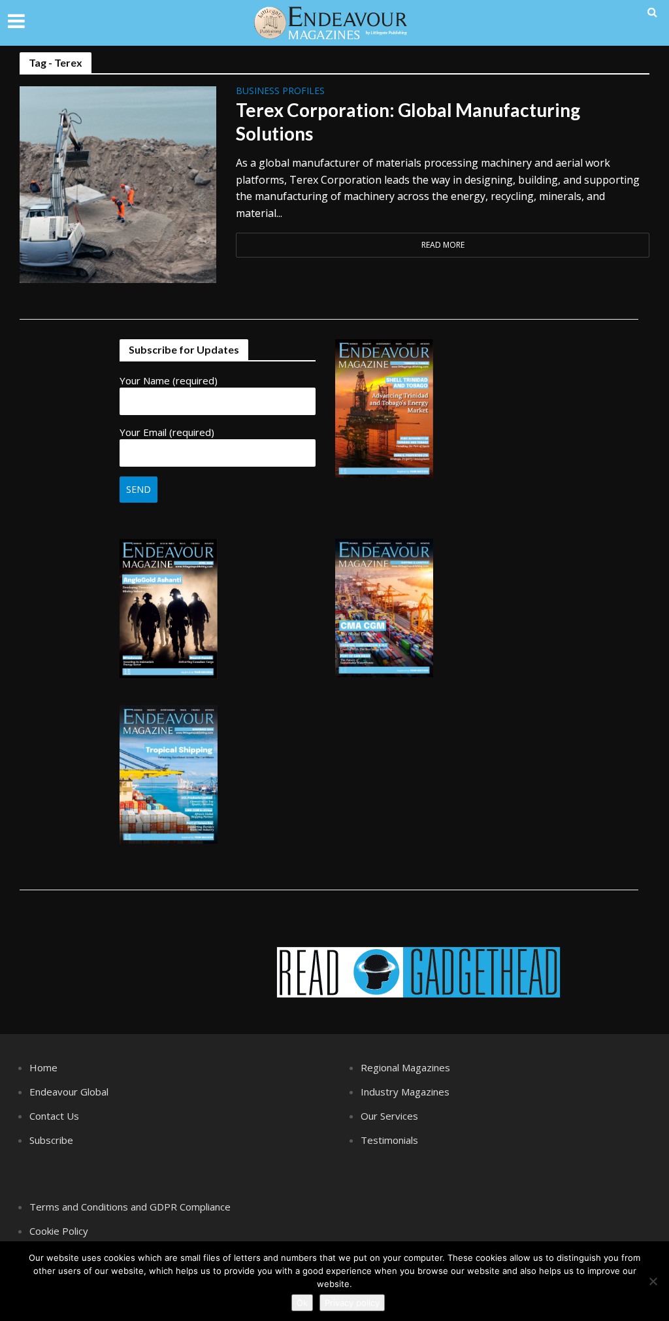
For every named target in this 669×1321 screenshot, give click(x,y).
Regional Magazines (405, 1067)
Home (43, 1067)
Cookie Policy (58, 1230)
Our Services (389, 1115)
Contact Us (54, 1115)
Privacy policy (352, 1302)
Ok (302, 1302)
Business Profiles (280, 91)
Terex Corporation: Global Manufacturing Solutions (408, 121)
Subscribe (51, 1139)
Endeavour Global (68, 1091)
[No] (652, 1281)
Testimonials (389, 1139)
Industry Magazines (405, 1091)
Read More (443, 244)
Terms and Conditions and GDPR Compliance (130, 1206)
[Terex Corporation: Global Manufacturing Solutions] (118, 183)
